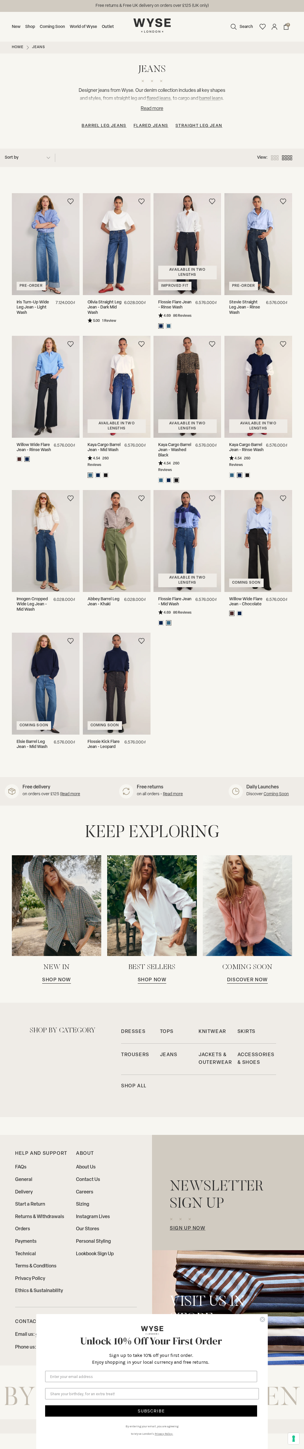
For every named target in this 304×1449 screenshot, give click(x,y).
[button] (240, 27)
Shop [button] (30, 27)
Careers (84, 1192)
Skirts (247, 1031)
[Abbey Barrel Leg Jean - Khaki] (117, 541)
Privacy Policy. (164, 1434)
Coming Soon (52, 27)
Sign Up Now (187, 1228)
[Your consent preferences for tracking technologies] (293, 1438)
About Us (86, 1167)
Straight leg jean (198, 126)
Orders (22, 1229)
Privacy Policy (30, 1278)
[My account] (274, 27)
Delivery (24, 1192)
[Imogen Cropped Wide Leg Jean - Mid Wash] (46, 541)
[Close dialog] (262, 1319)
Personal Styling (93, 1241)
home (17, 47)
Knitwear (212, 1031)
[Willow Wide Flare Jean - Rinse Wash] (46, 387)
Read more (70, 794)
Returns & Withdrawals (39, 1217)
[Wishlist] (262, 27)
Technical (25, 1254)
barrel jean (210, 99)
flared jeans (158, 99)
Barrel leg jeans (104, 126)
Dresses (133, 1031)
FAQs (20, 1167)
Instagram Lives (93, 1217)
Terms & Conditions (35, 1266)
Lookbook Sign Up (95, 1254)
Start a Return (30, 1204)
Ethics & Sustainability (39, 1291)
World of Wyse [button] (83, 27)
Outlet (108, 27)
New (16, 27)
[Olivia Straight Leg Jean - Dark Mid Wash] (117, 244)
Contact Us (88, 1179)
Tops (167, 1031)
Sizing (82, 1204)
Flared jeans (151, 126)
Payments (26, 1241)
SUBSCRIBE (151, 1411)
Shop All (134, 1086)
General (23, 1179)
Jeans (169, 1055)
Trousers (135, 1055)
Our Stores (87, 1229)
